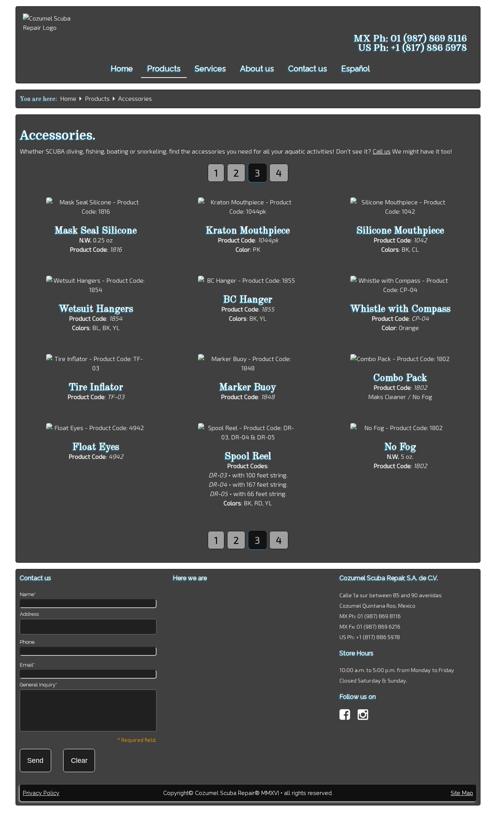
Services (210, 68)
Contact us (307, 68)
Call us (382, 151)
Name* (28, 594)
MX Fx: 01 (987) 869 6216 (369, 626)
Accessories (135, 98)
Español (355, 68)
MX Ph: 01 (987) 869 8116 (410, 38)
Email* (27, 665)
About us (257, 68)
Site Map (462, 793)
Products (164, 68)
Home (122, 68)
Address (29, 614)
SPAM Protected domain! (248, 810)
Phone (27, 642)
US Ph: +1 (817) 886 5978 (412, 47)
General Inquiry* (38, 685)
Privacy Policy (41, 793)
